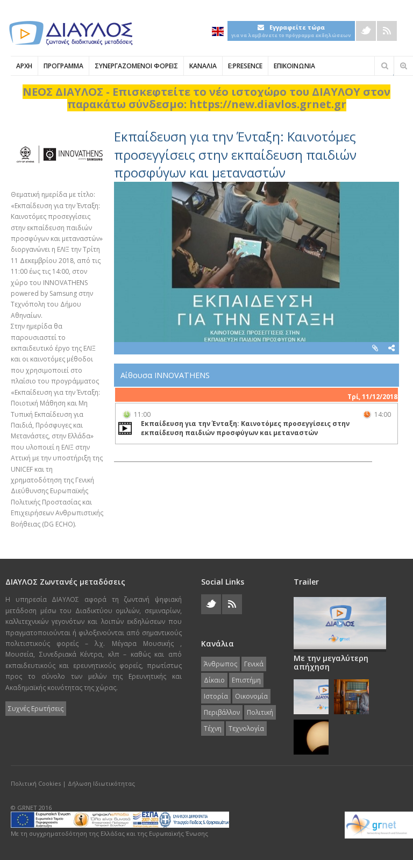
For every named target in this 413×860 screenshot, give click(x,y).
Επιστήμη (246, 680)
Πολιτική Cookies (36, 783)
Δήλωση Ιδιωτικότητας (101, 783)
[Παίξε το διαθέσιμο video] (125, 428)
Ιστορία (216, 696)
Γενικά (254, 664)
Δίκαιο (214, 680)
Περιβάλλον (222, 712)
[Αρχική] (69, 33)
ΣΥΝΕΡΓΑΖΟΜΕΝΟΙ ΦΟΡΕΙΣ (136, 65)
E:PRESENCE (245, 65)
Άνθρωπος (220, 664)
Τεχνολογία (246, 728)
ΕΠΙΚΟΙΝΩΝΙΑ (294, 65)
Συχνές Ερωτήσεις (35, 708)
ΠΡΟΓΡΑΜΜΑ (63, 65)
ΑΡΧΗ (24, 65)
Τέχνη (213, 728)
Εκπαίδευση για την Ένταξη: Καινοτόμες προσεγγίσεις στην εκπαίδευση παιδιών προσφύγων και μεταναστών (235, 154)
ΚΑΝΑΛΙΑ (203, 65)
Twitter (366, 31)
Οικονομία (251, 696)
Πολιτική (260, 712)
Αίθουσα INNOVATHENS (165, 375)
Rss (387, 31)
